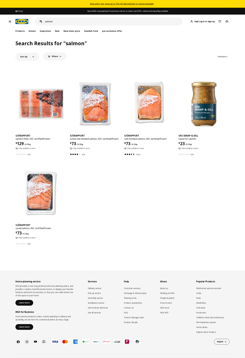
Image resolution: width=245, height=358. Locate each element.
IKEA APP (164, 312)
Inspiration (45, 31)
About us (164, 288)
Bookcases (201, 312)
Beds (198, 298)
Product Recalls (131, 322)
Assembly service (95, 298)
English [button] (220, 341)
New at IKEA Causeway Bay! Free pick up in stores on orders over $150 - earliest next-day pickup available (127, 11)
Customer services (132, 288)
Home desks (201, 327)
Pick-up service (94, 293)
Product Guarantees (133, 302)
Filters (55, 56)
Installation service (96, 302)
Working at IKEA (167, 293)
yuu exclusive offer (112, 31)
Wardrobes (201, 302)
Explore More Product (206, 332)
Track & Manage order (134, 317)
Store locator (166, 302)
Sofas (198, 293)
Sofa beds (200, 307)
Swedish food (91, 31)
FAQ (126, 312)
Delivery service (94, 288)
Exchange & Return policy (135, 293)
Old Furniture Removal (98, 307)
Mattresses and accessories (208, 288)
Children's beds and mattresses (210, 317)
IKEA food (164, 307)
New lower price (72, 31)
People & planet (167, 298)
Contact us (129, 307)
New (57, 31)
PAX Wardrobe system (206, 322)
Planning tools (130, 298)
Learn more (24, 302)
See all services (94, 312)
